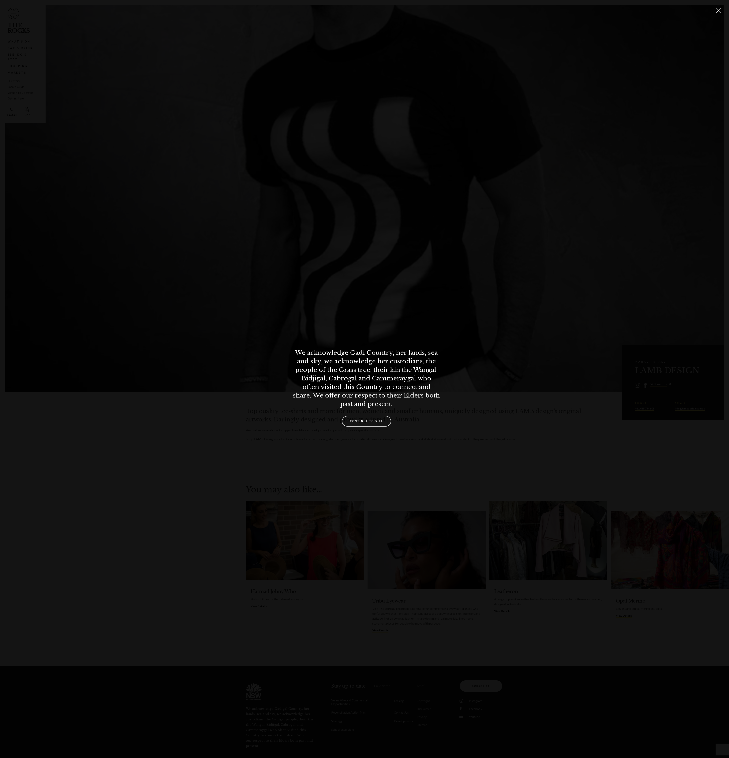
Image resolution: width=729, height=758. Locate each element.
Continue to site (366, 421)
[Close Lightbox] (718, 10)
